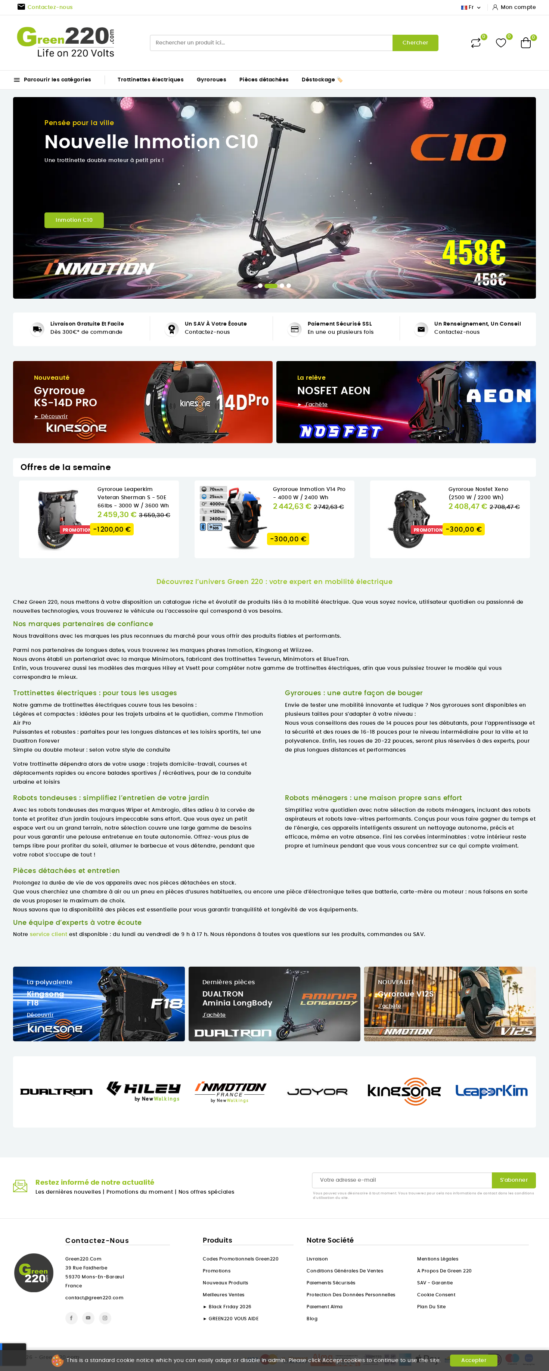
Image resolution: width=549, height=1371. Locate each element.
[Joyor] (317, 1091)
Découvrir (40, 1015)
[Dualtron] (56, 1091)
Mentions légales (437, 1259)
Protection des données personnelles (351, 1295)
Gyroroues (212, 80)
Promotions (216, 1271)
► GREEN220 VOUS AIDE (230, 1318)
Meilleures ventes (224, 1295)
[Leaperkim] (491, 1091)
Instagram (105, 1318)
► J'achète (312, 404)
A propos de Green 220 (444, 1271)
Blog (312, 1318)
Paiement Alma (325, 1307)
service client (48, 934)
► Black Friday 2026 (227, 1307)
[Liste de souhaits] (501, 43)
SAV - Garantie (435, 1283)
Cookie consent (436, 1295)
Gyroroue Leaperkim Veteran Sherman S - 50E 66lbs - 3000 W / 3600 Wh (133, 498)
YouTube (88, 1318)
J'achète (214, 1015)
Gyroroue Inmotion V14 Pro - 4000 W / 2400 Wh (309, 493)
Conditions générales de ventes (345, 1271)
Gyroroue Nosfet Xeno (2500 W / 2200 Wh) (478, 493)
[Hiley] (143, 1091)
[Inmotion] (230, 1091)
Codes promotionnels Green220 (241, 1259)
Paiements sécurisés (331, 1283)
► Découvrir (51, 416)
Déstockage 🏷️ (322, 80)
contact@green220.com (94, 1298)
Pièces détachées (264, 80)
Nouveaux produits (225, 1283)
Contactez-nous (207, 332)
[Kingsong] (404, 1091)
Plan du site (431, 1307)
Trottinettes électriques (151, 80)
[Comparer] (476, 43)
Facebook (71, 1318)
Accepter (473, 1360)
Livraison (317, 1259)
